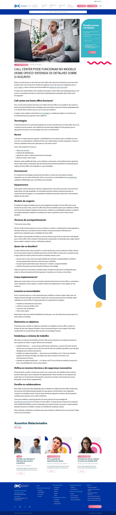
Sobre (30, 6)
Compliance (40, 490)
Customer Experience (21, 64)
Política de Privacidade (89, 46)
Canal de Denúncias (74, 497)
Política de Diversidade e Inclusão (94, 500)
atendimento (72, 177)
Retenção (56, 493)
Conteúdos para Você (75, 485)
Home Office (56, 499)
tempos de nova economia (58, 87)
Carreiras (72, 493)
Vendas (55, 495)
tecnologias (46, 113)
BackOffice (56, 489)
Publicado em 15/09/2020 (35, 64)
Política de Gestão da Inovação (94, 496)
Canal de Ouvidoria (74, 495)
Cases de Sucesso (74, 489)
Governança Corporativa (43, 488)
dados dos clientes (22, 150)
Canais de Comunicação (76, 491)
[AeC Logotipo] (21, 6)
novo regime (18, 87)
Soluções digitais (57, 503)
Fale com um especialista (75, 499)
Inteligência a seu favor (59, 497)
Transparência (40, 494)
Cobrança (56, 491)
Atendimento (56, 487)
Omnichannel (56, 501)
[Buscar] (100, 6)
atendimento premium (22, 402)
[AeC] (21, 485)
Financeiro (40, 496)
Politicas (89, 485)
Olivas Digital (99, 513)
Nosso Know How (44, 6)
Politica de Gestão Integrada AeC (94, 498)
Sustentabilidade (41, 492)
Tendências (73, 487)
